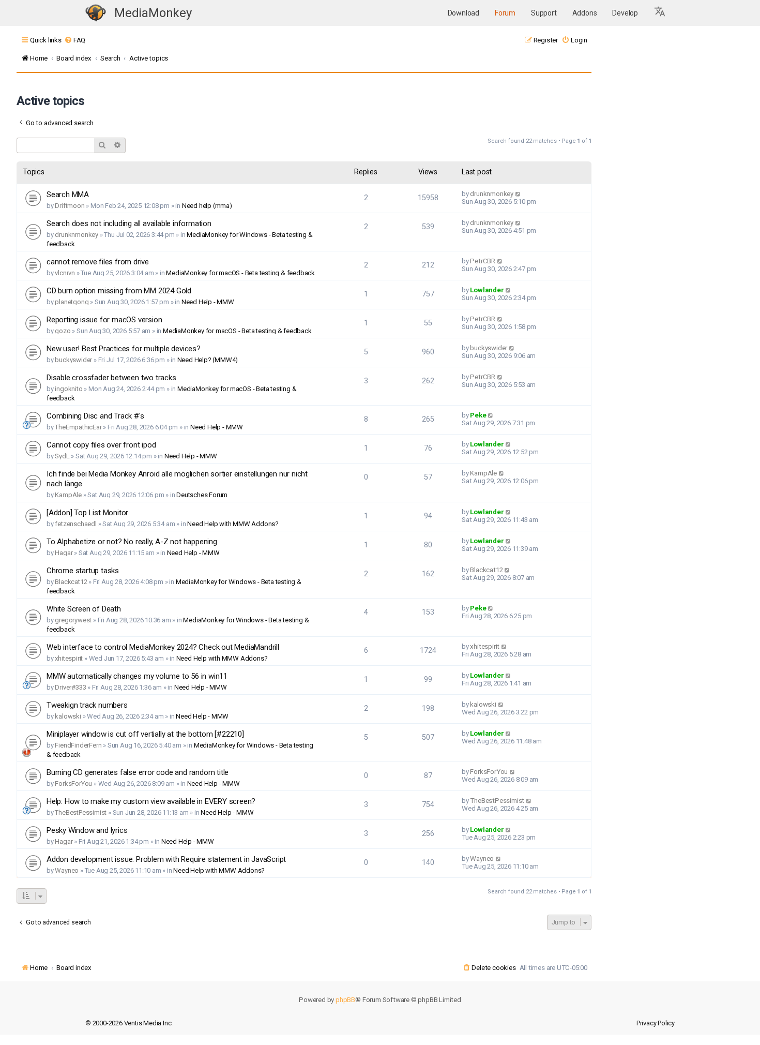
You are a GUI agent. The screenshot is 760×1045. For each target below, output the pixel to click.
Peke (478, 415)
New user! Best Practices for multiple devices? (124, 348)
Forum (505, 13)
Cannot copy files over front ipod (101, 445)
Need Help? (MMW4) (207, 360)
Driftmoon (69, 206)
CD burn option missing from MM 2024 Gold (119, 290)
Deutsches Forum (201, 495)
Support (544, 13)
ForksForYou (73, 783)
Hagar (63, 553)
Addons (584, 13)
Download (463, 13)
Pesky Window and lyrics (87, 830)
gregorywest (73, 620)
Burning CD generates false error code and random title (138, 772)
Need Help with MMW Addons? (233, 524)
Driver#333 (70, 687)
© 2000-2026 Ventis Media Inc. (129, 1023)
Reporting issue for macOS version (104, 319)
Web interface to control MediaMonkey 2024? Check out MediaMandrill (163, 647)
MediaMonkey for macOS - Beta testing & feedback (240, 273)
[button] (660, 13)
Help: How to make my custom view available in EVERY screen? (151, 801)
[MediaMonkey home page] (95, 13)
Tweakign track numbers (87, 705)
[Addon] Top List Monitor (87, 512)
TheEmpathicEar (78, 427)
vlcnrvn (65, 273)
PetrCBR (482, 261)
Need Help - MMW (207, 302)
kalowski (68, 716)
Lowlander (487, 290)
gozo (62, 331)
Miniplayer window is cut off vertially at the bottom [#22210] (145, 734)
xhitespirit (69, 658)
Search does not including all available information (129, 223)
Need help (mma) (207, 206)
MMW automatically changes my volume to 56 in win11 (137, 676)
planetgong (71, 302)
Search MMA (68, 194)
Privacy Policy (655, 1023)
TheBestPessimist (81, 812)
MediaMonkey (153, 13)
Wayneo (67, 870)
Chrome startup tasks (83, 570)
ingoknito (68, 389)
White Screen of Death (84, 609)
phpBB (345, 1000)
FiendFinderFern (78, 745)
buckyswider (73, 360)
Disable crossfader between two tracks (111, 377)
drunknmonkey (491, 194)
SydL (62, 456)
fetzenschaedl (75, 524)
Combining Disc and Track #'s (95, 416)
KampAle (68, 495)
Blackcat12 (71, 582)
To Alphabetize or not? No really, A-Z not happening (132, 541)
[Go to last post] (518, 194)
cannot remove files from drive (98, 261)
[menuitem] (74, 40)
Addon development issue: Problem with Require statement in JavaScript (166, 859)
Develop (625, 13)
